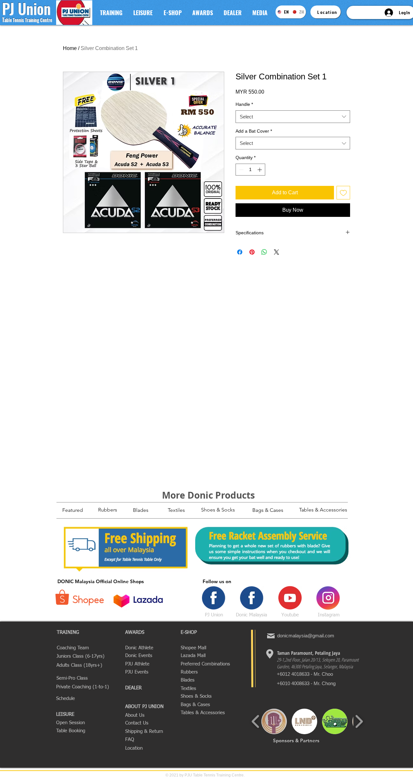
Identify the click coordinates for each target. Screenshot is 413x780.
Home (70, 48)
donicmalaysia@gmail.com (305, 635)
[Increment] (260, 169)
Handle (244, 104)
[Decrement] (241, 169)
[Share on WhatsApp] (264, 252)
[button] (111, 13)
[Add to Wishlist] (343, 192)
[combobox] (293, 116)
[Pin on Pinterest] (252, 252)
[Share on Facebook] (240, 252)
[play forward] (359, 721)
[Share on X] (276, 252)
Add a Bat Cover (254, 131)
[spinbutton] (250, 169)
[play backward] (255, 721)
